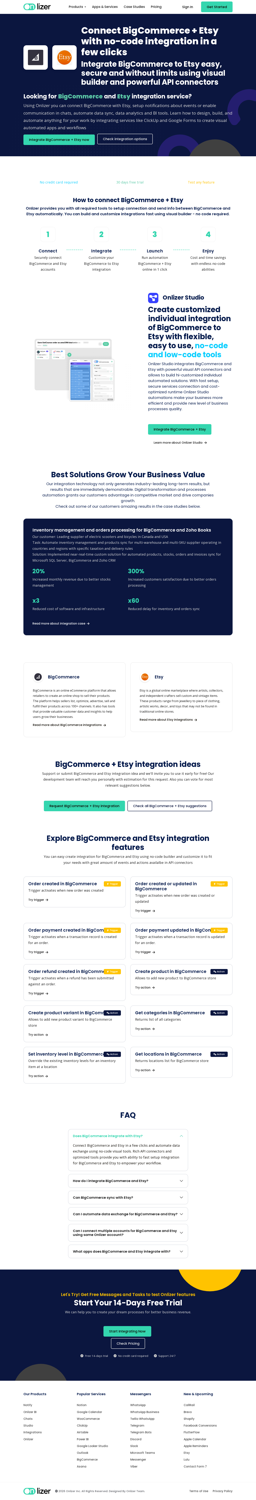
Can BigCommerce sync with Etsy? (103, 1197)
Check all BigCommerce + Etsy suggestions (170, 806)
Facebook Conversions (200, 1425)
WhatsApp (138, 1405)
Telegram (137, 1425)
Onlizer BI (30, 1412)
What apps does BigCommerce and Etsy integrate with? (121, 1251)
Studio (28, 1425)
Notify (27, 1405)
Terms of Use (198, 1491)
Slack (134, 1446)
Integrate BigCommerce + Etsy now (59, 139)
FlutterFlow (192, 1432)
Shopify (189, 1419)
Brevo (188, 1412)
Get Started (217, 7)
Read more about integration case (59, 623)
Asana (81, 1466)
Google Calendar (89, 1412)
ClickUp (82, 1425)
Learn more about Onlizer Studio (178, 442)
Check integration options (125, 139)
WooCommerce (88, 1419)
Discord (135, 1439)
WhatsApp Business (144, 1412)
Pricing (156, 7)
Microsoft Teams (142, 1453)
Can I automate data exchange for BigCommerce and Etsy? (125, 1214)
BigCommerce (87, 1459)
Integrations (32, 1432)
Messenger (138, 1459)
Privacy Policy (223, 1491)
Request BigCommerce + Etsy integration (84, 806)
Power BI (83, 1439)
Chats (28, 1419)
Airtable (82, 1432)
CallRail (189, 1405)
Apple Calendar (195, 1439)
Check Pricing (128, 1343)
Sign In (187, 7)
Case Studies (134, 7)
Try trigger (36, 900)
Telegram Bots (141, 1432)
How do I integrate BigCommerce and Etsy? (110, 1180)
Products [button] (76, 7)
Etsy (187, 1453)
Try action (143, 987)
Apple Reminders (196, 1446)
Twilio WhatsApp (142, 1419)
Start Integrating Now (127, 1331)
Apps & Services (105, 7)
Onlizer (28, 1439)
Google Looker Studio (92, 1446)
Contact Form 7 (195, 1466)
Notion (82, 1405)
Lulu (186, 1459)
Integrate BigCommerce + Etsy (180, 429)
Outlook (82, 1453)
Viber (134, 1466)
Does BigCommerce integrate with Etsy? (108, 1136)
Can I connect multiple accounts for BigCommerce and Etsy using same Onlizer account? (125, 1232)
